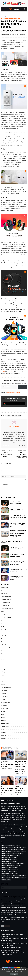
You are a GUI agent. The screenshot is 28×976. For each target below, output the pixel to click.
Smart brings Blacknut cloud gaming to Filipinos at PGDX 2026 (17, 525)
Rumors (3, 699)
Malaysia (3, 675)
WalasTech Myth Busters (9, 648)
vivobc (8, 877)
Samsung (15, 867)
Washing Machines (7, 608)
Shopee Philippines (6, 871)
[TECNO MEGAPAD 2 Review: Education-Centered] (5, 510)
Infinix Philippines (6, 861)
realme (18, 865)
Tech (2, 714)
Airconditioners (6, 596)
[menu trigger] (4, 9)
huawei (14, 857)
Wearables (17, 18)
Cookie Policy (18, 971)
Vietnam (3, 732)
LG (13, 863)
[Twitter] (23, 446)
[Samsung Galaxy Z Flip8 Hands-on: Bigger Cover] (5, 570)
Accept (14, 974)
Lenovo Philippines (6, 863)
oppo (3, 865)
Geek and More (5, 657)
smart (14, 871)
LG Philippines (20, 863)
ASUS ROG (4, 849)
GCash (23, 851)
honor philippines (6, 857)
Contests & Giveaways (7, 626)
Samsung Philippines (7, 869)
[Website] (19, 446)
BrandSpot (4, 614)
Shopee (10, 371)
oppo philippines (10, 865)
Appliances (7, 16)
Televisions (5, 605)
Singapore (4, 705)
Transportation (5, 723)
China (2, 623)
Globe (3, 853)
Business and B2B (6, 617)
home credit (19, 853)
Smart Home (4, 708)
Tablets (3, 711)
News (11, 18)
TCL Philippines (5, 875)
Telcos (3, 717)
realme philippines (6, 867)
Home (2, 16)
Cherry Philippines (6, 851)
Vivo (3, 877)
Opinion (3, 684)
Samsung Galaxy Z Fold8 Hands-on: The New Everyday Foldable (17, 578)
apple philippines (6, 847)
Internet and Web (6, 666)
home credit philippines (7, 855)
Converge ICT (16, 851)
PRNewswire (4, 690)
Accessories (4, 587)
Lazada (3, 371)
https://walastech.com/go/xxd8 (15, 392)
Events (3, 639)
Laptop (3, 669)
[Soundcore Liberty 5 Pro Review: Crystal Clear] (5, 503)
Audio (2, 611)
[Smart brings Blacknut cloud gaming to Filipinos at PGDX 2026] (5, 525)
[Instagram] (24, 446)
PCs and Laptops (6, 687)
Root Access (5, 636)
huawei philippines (6, 859)
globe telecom (10, 853)
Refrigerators (6, 602)
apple (18, 845)
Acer (3, 845)
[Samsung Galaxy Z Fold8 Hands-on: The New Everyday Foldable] (5, 578)
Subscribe (22, 386)
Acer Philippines (10, 845)
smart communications (7, 873)
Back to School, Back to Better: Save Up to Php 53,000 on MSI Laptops (18, 517)
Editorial (3, 629)
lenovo (14, 861)
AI (1, 590)
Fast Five (4, 645)
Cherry (22, 849)
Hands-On (5, 696)
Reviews (3, 693)
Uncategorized (5, 726)
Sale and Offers (5, 702)
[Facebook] (21, 446)
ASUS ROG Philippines (13, 849)
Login (25, 471)
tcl (16, 873)
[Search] (25, 9)
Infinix (14, 859)
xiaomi (8, 415)
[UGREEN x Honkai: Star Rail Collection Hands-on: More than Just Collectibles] (5, 563)
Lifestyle (3, 672)
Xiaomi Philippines (17, 415)
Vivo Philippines (15, 877)
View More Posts (14, 428)
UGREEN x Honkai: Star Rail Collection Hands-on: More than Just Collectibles (18, 563)
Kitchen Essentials (7, 599)
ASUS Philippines (20, 847)
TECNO (13, 875)
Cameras (3, 620)
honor (17, 855)
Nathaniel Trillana (5, 34)
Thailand (3, 720)
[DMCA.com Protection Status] (5, 926)
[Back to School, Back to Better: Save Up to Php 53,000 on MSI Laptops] (5, 517)
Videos (3, 729)
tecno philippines (21, 875)
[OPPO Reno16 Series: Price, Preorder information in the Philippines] (21, 780)
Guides (3, 660)
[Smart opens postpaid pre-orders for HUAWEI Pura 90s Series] (7, 780)
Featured (3, 642)
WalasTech (4, 735)
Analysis (4, 633)
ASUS (13, 847)
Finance (3, 651)
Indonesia (4, 663)
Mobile (3, 678)
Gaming (3, 654)
